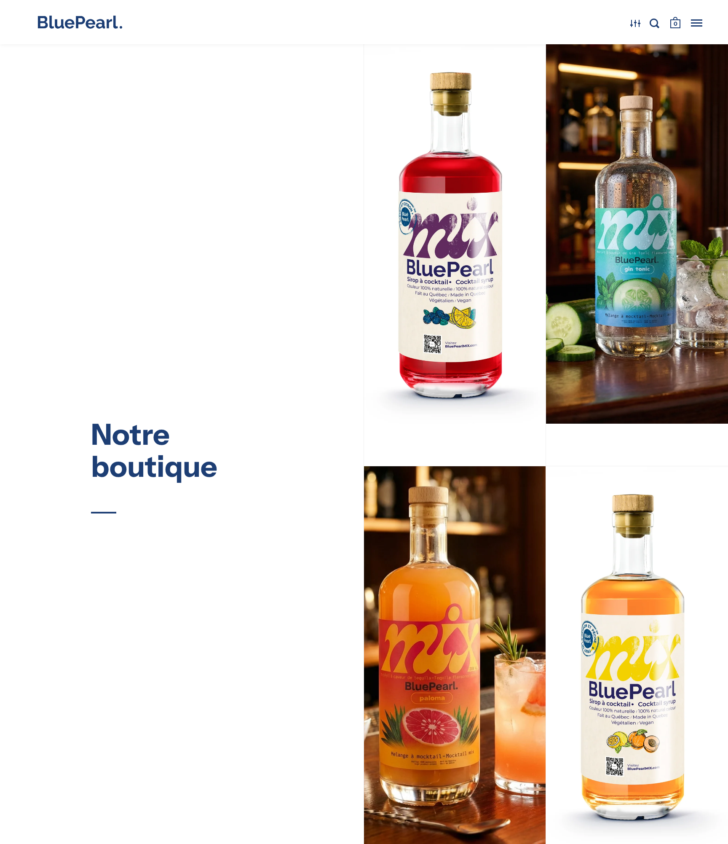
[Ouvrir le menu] (696, 23)
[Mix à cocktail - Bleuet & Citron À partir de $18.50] (455, 255)
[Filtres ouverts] (635, 23)
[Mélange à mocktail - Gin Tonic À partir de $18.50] (637, 255)
